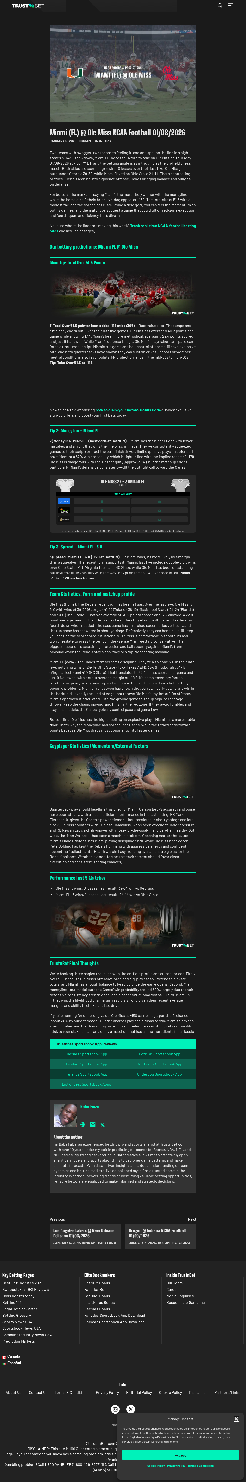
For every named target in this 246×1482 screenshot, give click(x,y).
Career (172, 1289)
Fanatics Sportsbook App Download (114, 1315)
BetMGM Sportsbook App (159, 1054)
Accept (180, 1455)
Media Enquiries (180, 1295)
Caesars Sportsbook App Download (114, 1321)
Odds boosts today (18, 1295)
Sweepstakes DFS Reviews (25, 1289)
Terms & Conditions (201, 1465)
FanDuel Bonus (97, 1295)
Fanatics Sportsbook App (86, 1074)
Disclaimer (198, 1392)
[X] (130, 1409)
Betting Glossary (16, 1315)
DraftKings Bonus (99, 1302)
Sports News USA (17, 1321)
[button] (236, 1418)
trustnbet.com (28, 5)
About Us (13, 1392)
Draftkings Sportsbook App (159, 1064)
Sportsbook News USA (21, 1328)
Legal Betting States (20, 1308)
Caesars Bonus (97, 1308)
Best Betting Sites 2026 (22, 1282)
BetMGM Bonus (97, 1282)
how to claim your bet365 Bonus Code (128, 409)
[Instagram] (115, 1409)
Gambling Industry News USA (27, 1334)
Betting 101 (11, 1302)
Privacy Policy (176, 1465)
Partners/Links (227, 1392)
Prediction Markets (18, 1341)
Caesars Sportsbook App (86, 1054)
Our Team (174, 1282)
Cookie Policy (156, 1465)
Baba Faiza (89, 1106)
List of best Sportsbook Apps (86, 1084)
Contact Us (38, 1392)
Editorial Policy (139, 1392)
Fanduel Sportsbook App (86, 1064)
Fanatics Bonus (97, 1289)
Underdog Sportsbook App (159, 1074)
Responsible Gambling (185, 1302)
